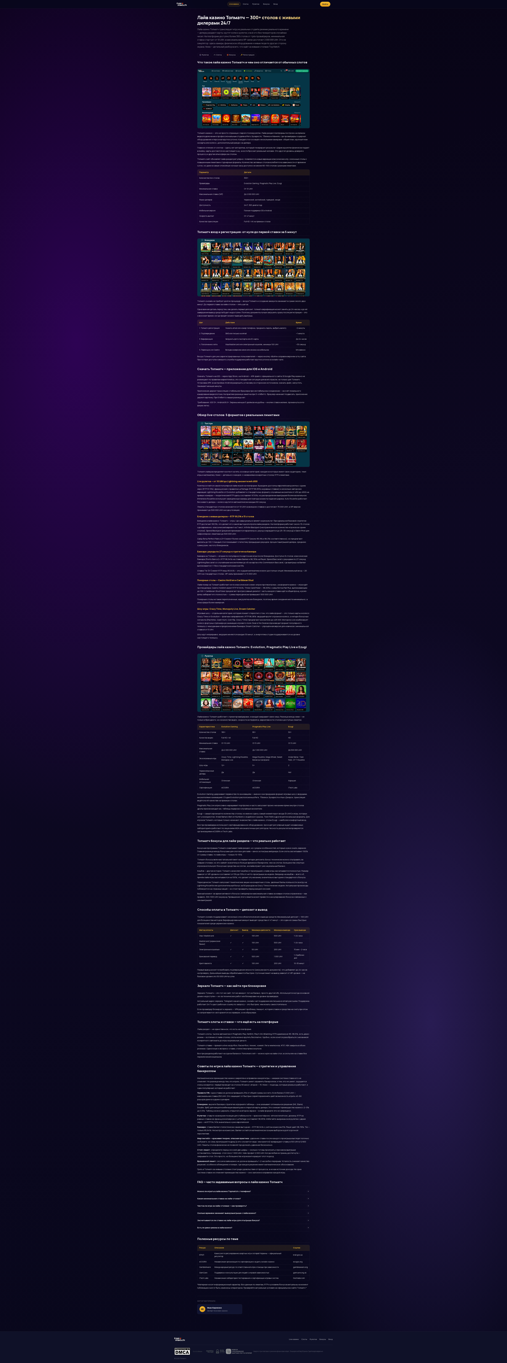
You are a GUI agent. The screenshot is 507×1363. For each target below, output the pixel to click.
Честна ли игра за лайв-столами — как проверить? (253, 1206)
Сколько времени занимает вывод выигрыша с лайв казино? (253, 1213)
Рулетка (255, 4)
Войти (325, 4)
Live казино (234, 4)
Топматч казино (205, 133)
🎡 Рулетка (204, 55)
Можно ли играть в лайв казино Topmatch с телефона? (253, 1191)
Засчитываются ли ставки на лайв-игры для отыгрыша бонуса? (253, 1220)
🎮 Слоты (218, 55)
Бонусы (266, 4)
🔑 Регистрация (247, 55)
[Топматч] (182, 4)
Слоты (245, 4)
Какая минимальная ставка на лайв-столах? (253, 1198)
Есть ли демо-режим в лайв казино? (253, 1227)
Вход (275, 4)
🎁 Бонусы (231, 55)
